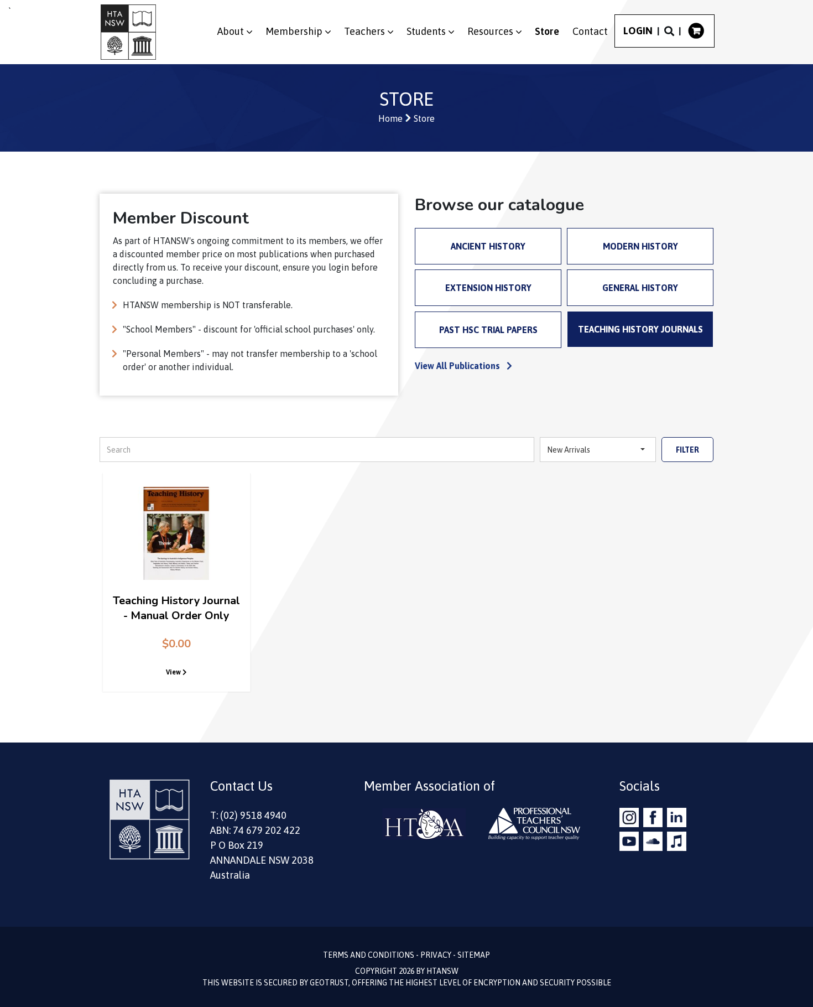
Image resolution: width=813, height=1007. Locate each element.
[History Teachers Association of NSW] (128, 32)
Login (638, 31)
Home (390, 118)
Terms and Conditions (368, 955)
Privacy (435, 955)
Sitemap (473, 955)
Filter (687, 449)
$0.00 (176, 643)
